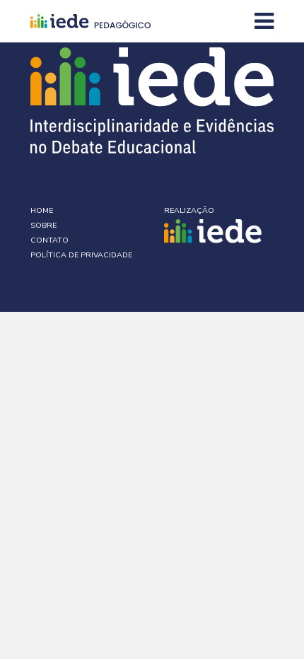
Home (41, 210)
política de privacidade (81, 255)
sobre (43, 225)
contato (49, 240)
